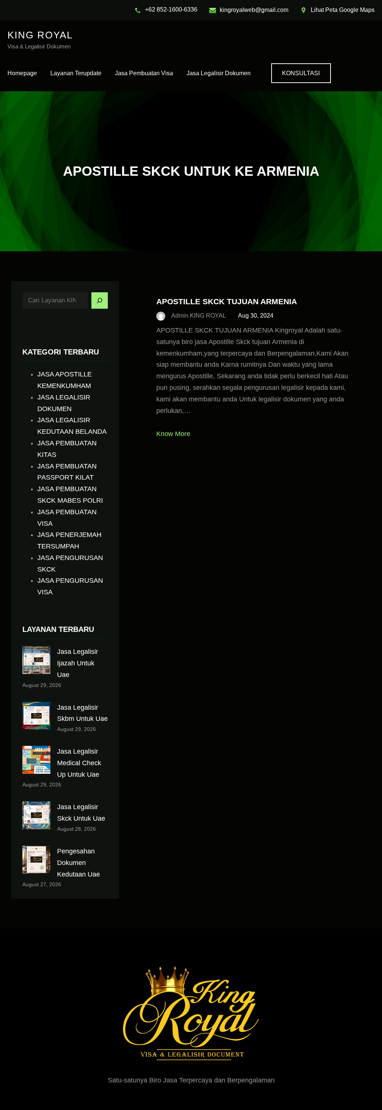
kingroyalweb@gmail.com (254, 10)
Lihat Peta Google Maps (343, 10)
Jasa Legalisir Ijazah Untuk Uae (77, 663)
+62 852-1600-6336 (171, 9)
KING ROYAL (40, 35)
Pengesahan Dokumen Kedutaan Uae (78, 862)
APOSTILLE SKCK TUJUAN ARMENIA (226, 301)
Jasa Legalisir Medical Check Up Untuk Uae (79, 763)
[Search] (99, 300)
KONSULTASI (301, 73)
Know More (173, 434)
